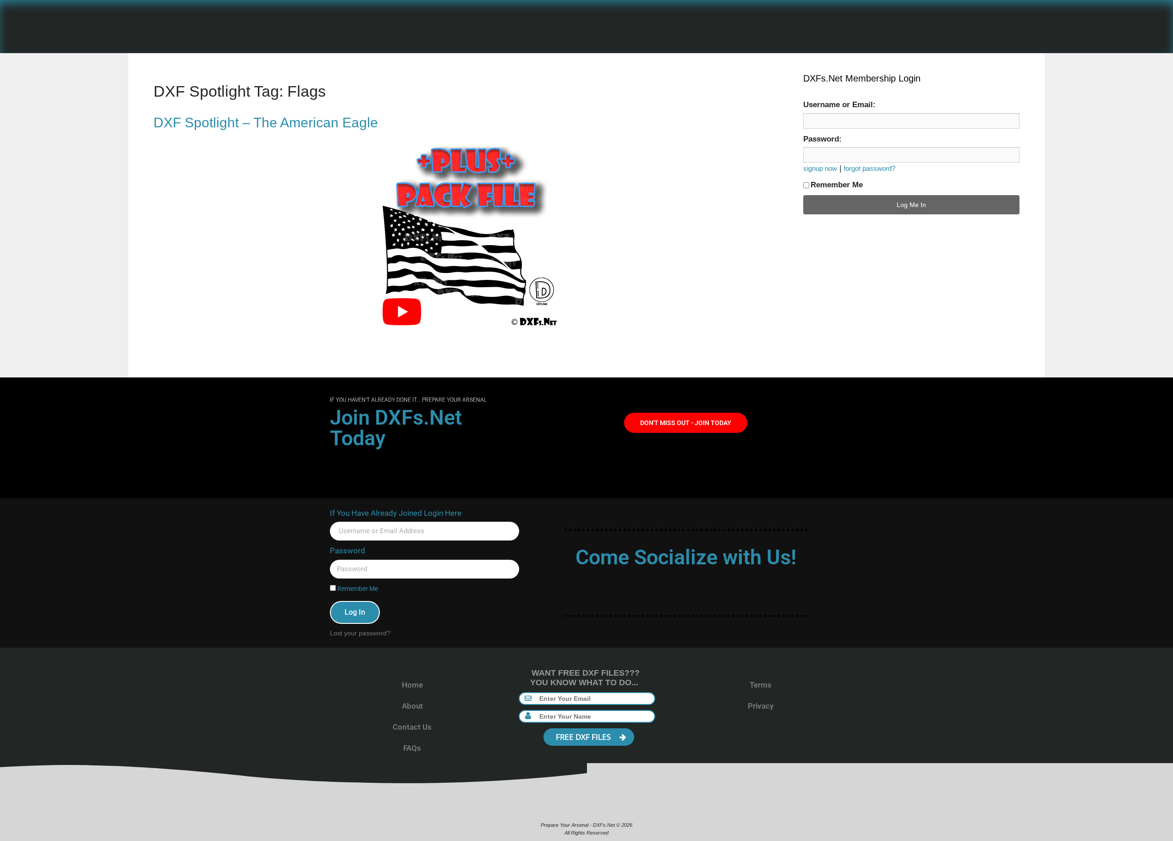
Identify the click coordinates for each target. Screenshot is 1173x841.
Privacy (760, 705)
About (412, 705)
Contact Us (412, 727)
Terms (761, 684)
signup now (820, 168)
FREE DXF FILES (584, 737)
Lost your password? (360, 633)
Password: (822, 139)
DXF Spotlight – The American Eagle (265, 122)
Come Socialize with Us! (686, 557)
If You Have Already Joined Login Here (395, 513)
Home (412, 684)
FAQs (412, 748)
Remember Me (837, 184)
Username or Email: (839, 104)
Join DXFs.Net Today (396, 427)
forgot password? (869, 168)
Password (347, 550)
